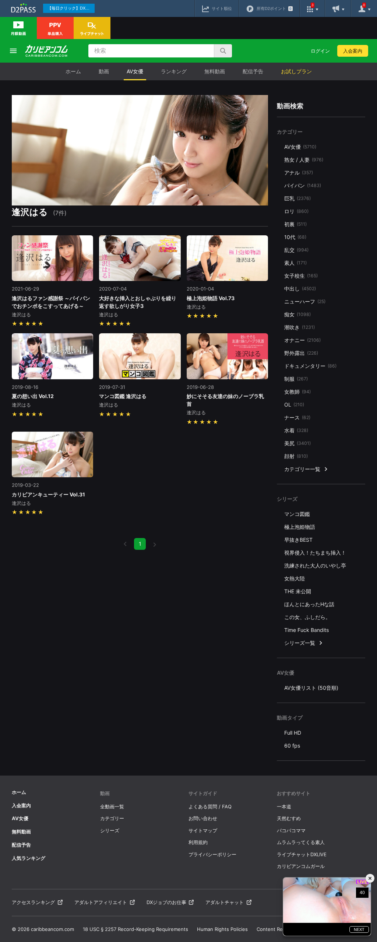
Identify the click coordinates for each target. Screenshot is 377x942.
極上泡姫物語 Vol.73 (211, 298)
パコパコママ (291, 830)
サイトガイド (202, 793)
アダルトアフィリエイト (100, 902)
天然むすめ (289, 818)
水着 (296, 430)
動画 (104, 71)
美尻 (297, 443)
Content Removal (276, 929)
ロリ (296, 211)
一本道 (284, 806)
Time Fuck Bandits (306, 630)
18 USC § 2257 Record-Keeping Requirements (135, 929)
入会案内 (352, 51)
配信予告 (253, 71)
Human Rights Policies (222, 929)
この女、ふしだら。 (307, 617)
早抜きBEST (298, 540)
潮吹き (299, 327)
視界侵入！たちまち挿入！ (315, 552)
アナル (298, 172)
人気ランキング (28, 858)
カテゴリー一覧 (302, 469)
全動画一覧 (112, 806)
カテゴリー (112, 818)
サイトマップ (202, 830)
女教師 (297, 392)
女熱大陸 (294, 578)
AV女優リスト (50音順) (311, 688)
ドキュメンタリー (310, 366)
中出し (300, 288)
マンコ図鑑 (297, 514)
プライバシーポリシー (212, 854)
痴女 (297, 314)
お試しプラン (296, 71)
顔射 (296, 456)
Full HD (292, 733)
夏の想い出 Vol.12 (33, 396)
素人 (295, 263)
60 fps (292, 745)
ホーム (73, 71)
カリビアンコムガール (301, 866)
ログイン (320, 51)
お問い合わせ (202, 818)
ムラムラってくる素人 (301, 842)
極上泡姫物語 (299, 527)
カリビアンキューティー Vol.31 (48, 494)
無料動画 (214, 71)
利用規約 (198, 842)
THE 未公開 (297, 591)
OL (294, 404)
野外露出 (301, 353)
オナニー (302, 340)
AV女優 (135, 71)
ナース (297, 417)
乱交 (296, 250)
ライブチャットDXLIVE (302, 854)
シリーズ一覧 (299, 643)
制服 (296, 379)
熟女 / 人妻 (303, 160)
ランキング (174, 71)
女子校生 (301, 276)
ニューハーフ (304, 301)
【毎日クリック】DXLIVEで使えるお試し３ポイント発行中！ (71, 8)
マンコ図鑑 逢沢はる (123, 396)
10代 (295, 237)
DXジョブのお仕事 (166, 902)
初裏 (295, 224)
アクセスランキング (33, 902)
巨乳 (297, 198)
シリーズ (109, 830)
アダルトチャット (224, 902)
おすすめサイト (293, 793)
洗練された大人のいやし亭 (315, 565)
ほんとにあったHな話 (309, 604)
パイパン (302, 185)
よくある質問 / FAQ (210, 806)
